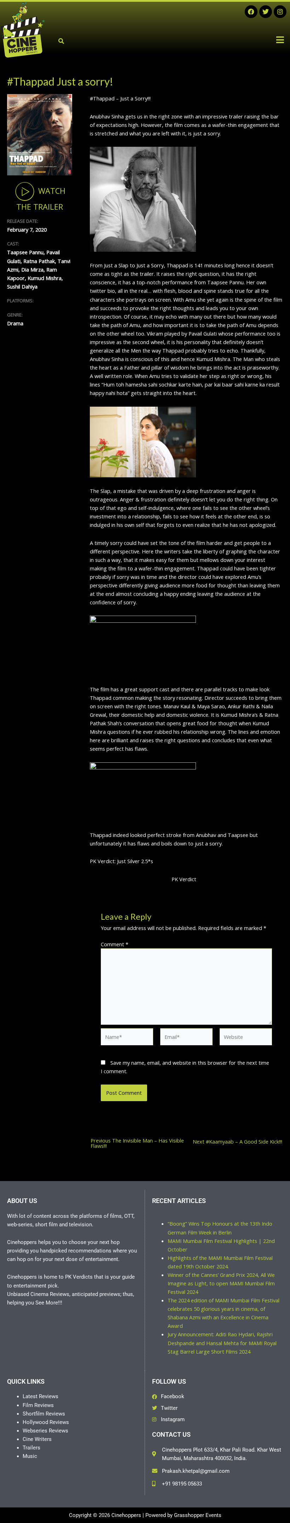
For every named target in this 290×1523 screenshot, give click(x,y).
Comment (114, 944)
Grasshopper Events (197, 1515)
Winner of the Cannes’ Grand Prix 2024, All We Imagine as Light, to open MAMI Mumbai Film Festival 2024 (221, 1283)
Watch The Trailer (40, 198)
